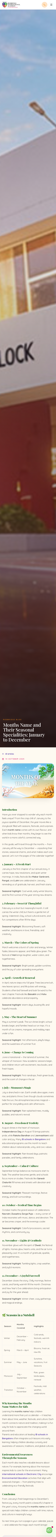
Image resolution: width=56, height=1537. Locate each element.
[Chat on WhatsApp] (49, 1530)
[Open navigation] (51, 4)
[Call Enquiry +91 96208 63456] (44, 4)
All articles (9, 754)
